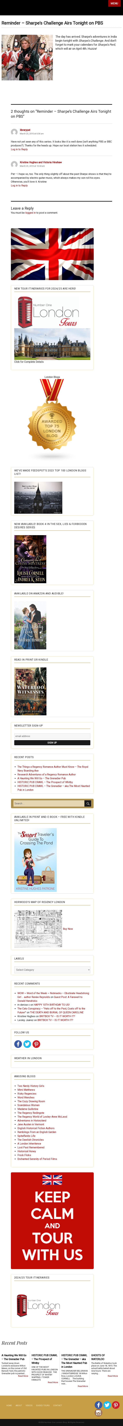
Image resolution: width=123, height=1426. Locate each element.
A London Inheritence (29, 1143)
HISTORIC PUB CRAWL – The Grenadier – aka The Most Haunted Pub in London (74, 1361)
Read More (23, 1376)
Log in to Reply (19, 149)
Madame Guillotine (27, 1109)
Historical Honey (26, 1151)
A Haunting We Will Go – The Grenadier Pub (41, 778)
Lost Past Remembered (30, 1147)
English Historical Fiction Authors (35, 1128)
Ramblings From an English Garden (36, 1132)
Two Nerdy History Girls (30, 1085)
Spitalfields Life (26, 1135)
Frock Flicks (24, 1155)
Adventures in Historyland (31, 1120)
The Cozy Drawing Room (31, 1101)
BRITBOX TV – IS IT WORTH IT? (57, 1016)
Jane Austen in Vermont (30, 1124)
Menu (114, 3)
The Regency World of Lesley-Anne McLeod (42, 1116)
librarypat (25, 129)
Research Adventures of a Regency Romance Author (46, 774)
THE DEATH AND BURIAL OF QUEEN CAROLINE (56, 1012)
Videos (29, 1405)
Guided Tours (42, 1405)
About (19, 1405)
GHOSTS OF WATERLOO (98, 1357)
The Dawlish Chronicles (30, 1139)
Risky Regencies (26, 1093)
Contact (57, 1405)
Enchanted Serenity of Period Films (37, 1158)
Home (9, 1405)
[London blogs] (52, 420)
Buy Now (68, 928)
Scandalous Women (28, 1105)
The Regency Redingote (30, 1112)
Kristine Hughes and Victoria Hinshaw (41, 162)
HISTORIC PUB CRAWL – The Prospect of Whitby (45, 782)
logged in (30, 212)
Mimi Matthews (26, 1089)
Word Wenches (25, 1097)
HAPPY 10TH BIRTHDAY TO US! (52, 1004)
